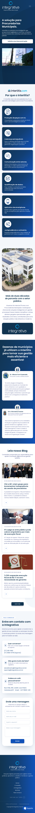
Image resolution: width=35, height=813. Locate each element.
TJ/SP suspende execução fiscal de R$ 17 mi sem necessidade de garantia (15, 577)
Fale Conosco (18, 793)
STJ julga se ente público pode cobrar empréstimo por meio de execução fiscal (17, 532)
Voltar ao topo (16, 797)
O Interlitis (17, 785)
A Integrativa (17, 788)
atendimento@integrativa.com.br (15, 668)
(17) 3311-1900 (8, 651)
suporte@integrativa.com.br (13, 670)
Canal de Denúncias (24, 804)
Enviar (17, 741)
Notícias (17, 790)
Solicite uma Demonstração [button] (17, 41)
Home (17, 783)
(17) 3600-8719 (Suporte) (12, 653)
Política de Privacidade (11, 804)
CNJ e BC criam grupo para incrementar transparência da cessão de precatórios (16, 486)
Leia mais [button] (17, 604)
